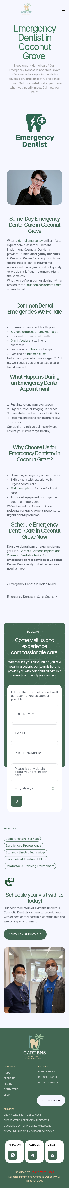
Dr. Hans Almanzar (48, 1082)
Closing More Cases (42, 1171)
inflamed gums (36, 354)
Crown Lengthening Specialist (22, 1114)
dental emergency (30, 240)
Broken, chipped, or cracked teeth (34, 332)
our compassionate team (44, 285)
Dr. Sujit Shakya (46, 1071)
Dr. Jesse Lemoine (47, 1077)
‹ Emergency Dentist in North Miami (32, 584)
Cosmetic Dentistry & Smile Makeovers (27, 1125)
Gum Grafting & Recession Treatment (26, 1120)
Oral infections (21, 340)
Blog (7, 1094)
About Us (9, 1078)
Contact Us (11, 1089)
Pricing (8, 1083)
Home (7, 1072)
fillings (33, 349)
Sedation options (23, 488)
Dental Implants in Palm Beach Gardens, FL (29, 1131)
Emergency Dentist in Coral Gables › (32, 596)
